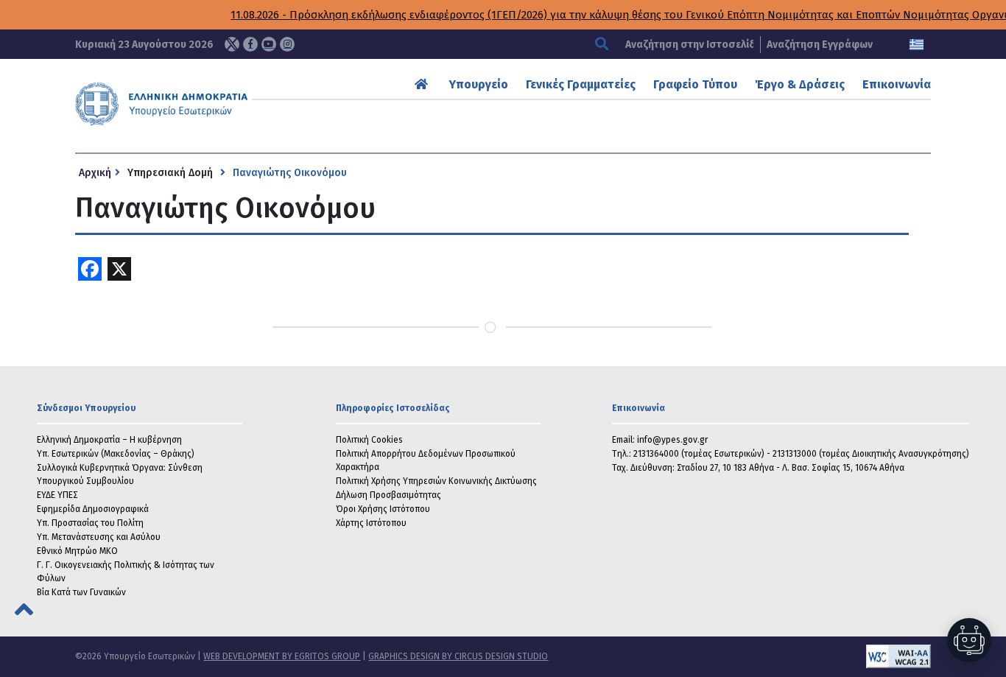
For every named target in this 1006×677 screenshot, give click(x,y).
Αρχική (95, 172)
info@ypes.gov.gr (672, 440)
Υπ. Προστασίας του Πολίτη (90, 523)
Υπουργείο (478, 84)
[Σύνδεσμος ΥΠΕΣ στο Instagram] (287, 44)
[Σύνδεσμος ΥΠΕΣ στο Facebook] (250, 44)
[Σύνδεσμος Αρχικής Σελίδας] (423, 84)
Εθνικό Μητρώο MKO (77, 551)
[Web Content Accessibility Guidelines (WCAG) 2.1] (739, 656)
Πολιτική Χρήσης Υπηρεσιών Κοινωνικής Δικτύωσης (436, 481)
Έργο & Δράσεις (800, 84)
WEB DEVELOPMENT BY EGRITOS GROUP (281, 656)
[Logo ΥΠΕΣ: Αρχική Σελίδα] (199, 104)
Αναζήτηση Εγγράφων (820, 44)
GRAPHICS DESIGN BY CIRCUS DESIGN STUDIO (458, 656)
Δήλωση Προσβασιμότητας (388, 495)
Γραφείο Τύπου (695, 84)
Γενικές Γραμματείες (581, 84)
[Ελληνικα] (917, 44)
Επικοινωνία (896, 84)
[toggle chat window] (969, 640)
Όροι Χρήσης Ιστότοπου (383, 509)
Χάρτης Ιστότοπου (371, 523)
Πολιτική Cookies (369, 440)
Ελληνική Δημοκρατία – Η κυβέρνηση (109, 440)
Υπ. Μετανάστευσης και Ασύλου (99, 537)
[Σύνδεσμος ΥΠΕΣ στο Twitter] (232, 44)
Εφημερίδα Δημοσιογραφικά (93, 509)
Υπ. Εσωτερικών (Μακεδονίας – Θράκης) (115, 454)
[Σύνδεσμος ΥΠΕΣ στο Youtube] (268, 44)
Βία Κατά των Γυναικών (81, 592)
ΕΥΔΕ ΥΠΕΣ (57, 495)
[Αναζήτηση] (603, 44)
